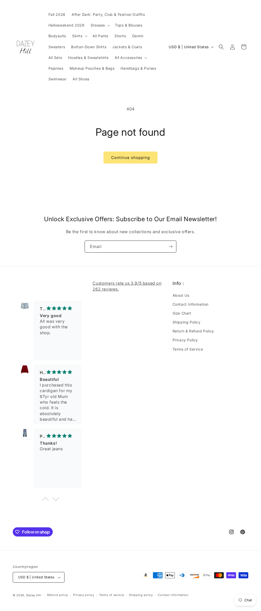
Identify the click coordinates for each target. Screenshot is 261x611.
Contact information (173, 595)
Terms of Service (188, 349)
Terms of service (111, 595)
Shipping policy (141, 595)
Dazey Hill (33, 595)
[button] (100, 25)
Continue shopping (130, 157)
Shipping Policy (187, 322)
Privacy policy (83, 595)
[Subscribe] (170, 247)
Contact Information (190, 304)
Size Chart (182, 313)
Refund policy (57, 595)
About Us (181, 295)
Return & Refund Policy (193, 331)
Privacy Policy (185, 340)
